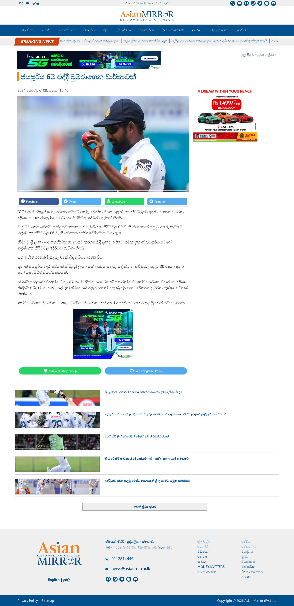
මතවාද (202, 556)
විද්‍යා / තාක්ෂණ (173, 30)
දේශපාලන (67, 30)
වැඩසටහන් (218, 30)
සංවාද (201, 561)
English (23, 3)
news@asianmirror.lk (130, 568)
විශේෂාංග (125, 30)
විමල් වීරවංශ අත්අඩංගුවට (93, 41)
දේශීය (46, 30)
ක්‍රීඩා (106, 30)
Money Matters (211, 566)
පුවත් (261, 55)
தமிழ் (36, 3)
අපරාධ (197, 30)
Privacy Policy (27, 600)
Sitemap (48, 600)
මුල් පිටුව (27, 30)
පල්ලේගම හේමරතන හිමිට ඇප (137, 41)
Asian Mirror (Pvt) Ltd (260, 600)
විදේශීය (89, 30)
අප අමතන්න (206, 571)
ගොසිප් (240, 30)
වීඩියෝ (202, 551)
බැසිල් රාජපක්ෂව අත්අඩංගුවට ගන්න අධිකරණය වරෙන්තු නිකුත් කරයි (211, 41)
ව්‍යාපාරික (147, 30)
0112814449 (122, 558)
